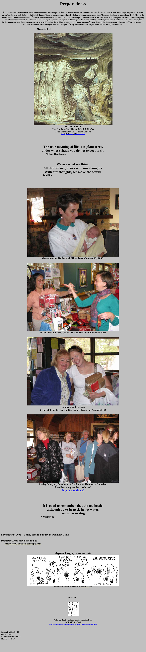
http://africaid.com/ (73, 490)
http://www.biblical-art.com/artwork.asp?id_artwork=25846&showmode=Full (73, 624)
